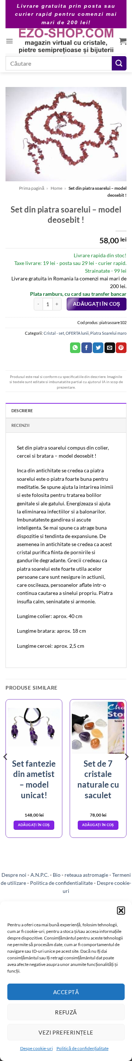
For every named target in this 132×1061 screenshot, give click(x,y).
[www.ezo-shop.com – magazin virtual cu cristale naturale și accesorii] (66, 41)
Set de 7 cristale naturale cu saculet (98, 779)
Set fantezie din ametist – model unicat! (34, 779)
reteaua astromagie (86, 875)
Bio (56, 875)
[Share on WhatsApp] (75, 347)
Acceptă (66, 992)
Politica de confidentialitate (61, 883)
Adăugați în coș (96, 304)
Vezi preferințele (66, 1032)
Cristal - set (54, 333)
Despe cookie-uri (36, 1048)
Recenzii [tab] (20, 425)
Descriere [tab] (22, 410)
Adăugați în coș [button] (34, 825)
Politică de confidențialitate (82, 1048)
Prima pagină (31, 188)
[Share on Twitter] (98, 347)
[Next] (126, 771)
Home (56, 188)
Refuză (66, 1012)
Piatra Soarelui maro (108, 333)
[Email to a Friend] (109, 347)
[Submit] (119, 63)
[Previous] (5, 771)
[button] (121, 910)
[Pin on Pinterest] (121, 347)
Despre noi (13, 875)
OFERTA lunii (77, 333)
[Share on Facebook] (86, 347)
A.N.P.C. (39, 875)
